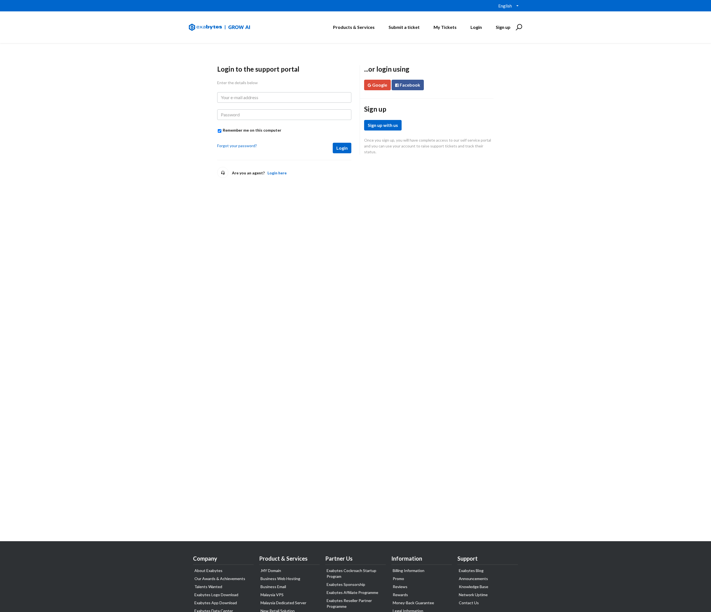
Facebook (410, 84)
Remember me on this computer (252, 130)
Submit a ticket (404, 27)
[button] (518, 27)
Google (379, 84)
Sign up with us (383, 125)
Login (342, 148)
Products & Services (354, 27)
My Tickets (445, 27)
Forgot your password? (237, 145)
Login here (277, 172)
